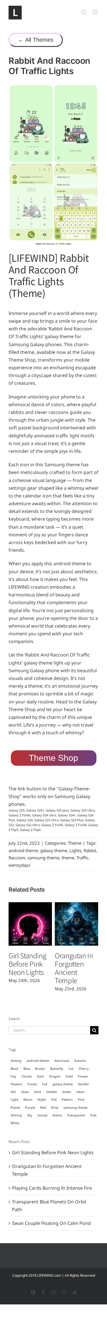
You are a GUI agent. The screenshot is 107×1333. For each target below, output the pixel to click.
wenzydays (19, 865)
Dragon (54, 1076)
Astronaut (61, 1060)
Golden (51, 1092)
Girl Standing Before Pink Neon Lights (27, 963)
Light (14, 1099)
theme (68, 857)
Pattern (67, 1099)
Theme (74, 843)
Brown (40, 1068)
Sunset (42, 1115)
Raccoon (17, 857)
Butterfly (56, 1068)
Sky (29, 1115)
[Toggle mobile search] (84, 12)
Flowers (16, 1084)
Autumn (80, 1060)
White (15, 1123)
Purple (30, 1107)
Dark (40, 1076)
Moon (27, 1099)
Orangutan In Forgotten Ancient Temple (74, 967)
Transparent (76, 1115)
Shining (16, 1115)
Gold (37, 1092)
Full (44, 1084)
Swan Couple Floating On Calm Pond (51, 1223)
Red (43, 1107)
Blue (26, 1068)
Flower (83, 1076)
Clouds (26, 1076)
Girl (13, 1092)
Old (53, 1099)
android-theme (23, 850)
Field (69, 1076)
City (13, 1076)
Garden (83, 1084)
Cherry (83, 1068)
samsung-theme (43, 857)
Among (16, 1060)
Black (14, 1068)
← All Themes (35, 40)
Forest (32, 1084)
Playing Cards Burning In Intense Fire (52, 1188)
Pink (81, 1099)
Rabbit (90, 850)
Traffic (82, 857)
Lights (75, 850)
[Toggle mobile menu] (95, 12)
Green (66, 1092)
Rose (54, 1107)
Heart (80, 1092)
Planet (15, 1107)
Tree (93, 1115)
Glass (25, 1092)
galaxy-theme (53, 850)
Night (41, 1099)
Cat (70, 1068)
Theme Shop (53, 758)
